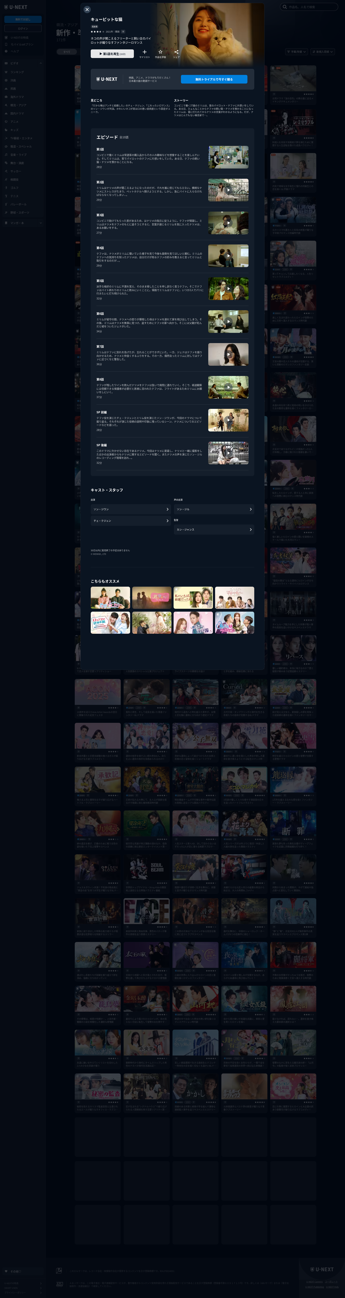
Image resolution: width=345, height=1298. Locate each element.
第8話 (100, 379)
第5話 (100, 280)
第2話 (100, 182)
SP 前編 (101, 412)
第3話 (100, 215)
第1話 (100, 149)
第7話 (100, 346)
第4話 (100, 248)
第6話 (100, 313)
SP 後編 (101, 445)
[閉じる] (87, 9)
